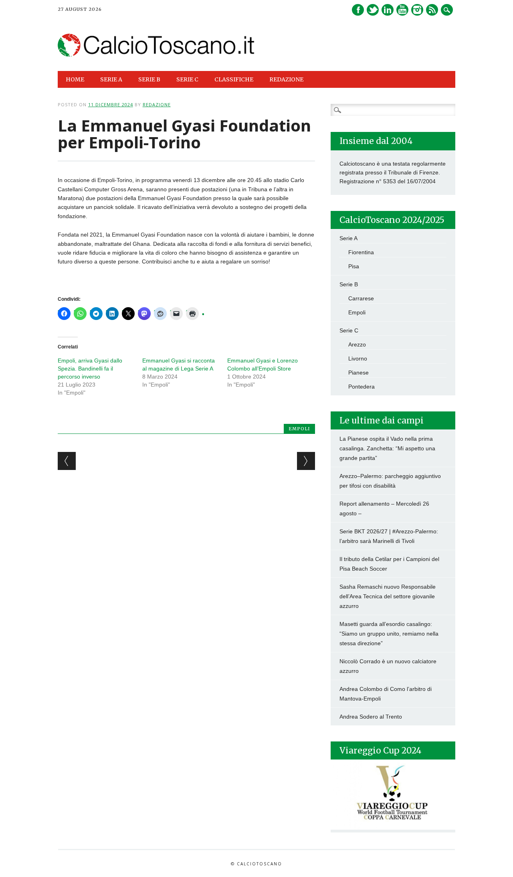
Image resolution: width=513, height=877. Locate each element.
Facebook (358, 10)
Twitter (373, 10)
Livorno (357, 358)
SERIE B (149, 79)
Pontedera (361, 386)
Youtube (402, 10)
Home (75, 79)
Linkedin (388, 10)
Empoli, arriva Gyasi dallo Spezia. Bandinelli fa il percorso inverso (90, 368)
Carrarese (361, 298)
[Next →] (306, 461)
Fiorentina (361, 252)
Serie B (348, 284)
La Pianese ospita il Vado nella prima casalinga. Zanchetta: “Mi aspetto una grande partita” (387, 448)
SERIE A (111, 79)
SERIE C (187, 79)
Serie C (348, 330)
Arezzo (357, 344)
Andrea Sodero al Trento (370, 716)
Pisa (353, 266)
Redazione (286, 79)
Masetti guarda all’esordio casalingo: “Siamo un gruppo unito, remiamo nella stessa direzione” (388, 633)
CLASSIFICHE (233, 79)
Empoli (299, 428)
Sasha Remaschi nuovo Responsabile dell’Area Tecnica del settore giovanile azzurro (387, 596)
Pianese (358, 372)
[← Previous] (67, 461)
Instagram (417, 10)
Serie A (348, 238)
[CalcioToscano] (156, 54)
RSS (432, 10)
